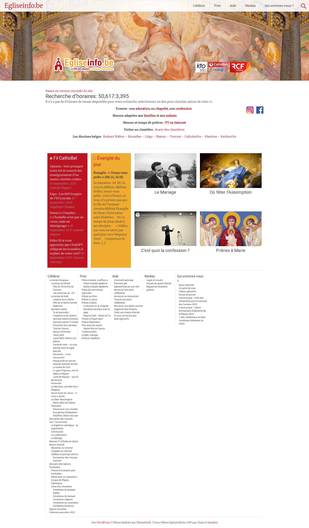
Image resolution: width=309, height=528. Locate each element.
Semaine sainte (59, 309)
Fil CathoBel (65, 158)
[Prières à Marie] (231, 228)
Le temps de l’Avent (60, 283)
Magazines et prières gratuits (156, 288)
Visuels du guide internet (158, 283)
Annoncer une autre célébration (124, 291)
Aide (233, 6)
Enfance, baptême (91, 338)
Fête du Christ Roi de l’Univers (63, 288)
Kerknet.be (228, 136)
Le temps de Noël (59, 296)
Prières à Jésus (89, 299)
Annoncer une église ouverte (128, 306)
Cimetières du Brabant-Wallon (64, 491)
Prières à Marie (230, 250)
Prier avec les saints (92, 325)
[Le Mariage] (165, 170)
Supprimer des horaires (125, 309)
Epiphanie (57, 306)
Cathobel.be (193, 136)
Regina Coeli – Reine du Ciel (98, 315)
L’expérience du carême (65, 315)
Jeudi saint (58, 335)
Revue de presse (187, 294)
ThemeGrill (143, 522)
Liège (149, 136)
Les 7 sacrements (58, 422)
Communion (57, 432)
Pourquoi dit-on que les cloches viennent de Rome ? (67, 362)
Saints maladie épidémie (96, 286)
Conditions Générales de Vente (191, 322)
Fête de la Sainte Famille (65, 303)
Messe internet (56, 444)
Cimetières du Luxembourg (66, 502)
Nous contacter (186, 285)
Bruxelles (134, 136)
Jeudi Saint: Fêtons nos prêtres (64, 340)
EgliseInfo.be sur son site (126, 286)
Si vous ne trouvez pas (125, 315)
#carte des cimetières (169, 129)
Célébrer (199, 6)
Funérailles (54, 467)
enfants (171, 115)
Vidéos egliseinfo (187, 291)
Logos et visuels (154, 280)
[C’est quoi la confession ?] (165, 228)
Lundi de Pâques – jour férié (67, 377)
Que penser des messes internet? (65, 459)
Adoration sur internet (62, 448)
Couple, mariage (90, 335)
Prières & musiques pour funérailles (63, 472)
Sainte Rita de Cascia (94, 328)
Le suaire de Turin (61, 367)
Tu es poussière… (61, 312)
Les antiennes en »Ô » (64, 293)
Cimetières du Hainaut (64, 496)
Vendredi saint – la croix (65, 344)
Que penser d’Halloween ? (65, 412)
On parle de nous (187, 288)
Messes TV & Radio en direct (63, 441)
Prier (217, 6)
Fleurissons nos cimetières (66, 409)
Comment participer (124, 280)
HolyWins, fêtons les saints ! (67, 415)
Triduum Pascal (60, 328)
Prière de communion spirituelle (92, 291)
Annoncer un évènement (126, 296)
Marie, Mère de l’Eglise (64, 403)
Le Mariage (165, 192)
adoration (143, 108)
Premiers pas (120, 283)
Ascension (56, 380)
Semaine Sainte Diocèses (66, 319)
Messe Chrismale (61, 332)
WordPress (103, 522)
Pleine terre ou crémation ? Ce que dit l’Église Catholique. (64, 480)
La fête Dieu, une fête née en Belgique (65, 388)
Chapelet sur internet (61, 451)
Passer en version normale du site (69, 91)
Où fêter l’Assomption (231, 192)
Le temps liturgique (58, 280)
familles (150, 115)
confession (184, 108)
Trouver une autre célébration (123, 301)
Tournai (175, 136)
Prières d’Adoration (91, 322)
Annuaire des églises (59, 464)
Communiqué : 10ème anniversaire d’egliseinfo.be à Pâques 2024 (192, 310)
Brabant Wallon (113, 136)
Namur (161, 136)
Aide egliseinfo (121, 319)
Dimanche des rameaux (65, 325)
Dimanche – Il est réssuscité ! (61, 356)
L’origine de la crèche (63, 299)
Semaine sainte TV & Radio (66, 322)
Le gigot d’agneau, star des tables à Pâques (66, 372)
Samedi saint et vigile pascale (63, 349)
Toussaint (56, 406)
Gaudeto (212, 522)
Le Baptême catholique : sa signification (64, 427)
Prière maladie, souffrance (95, 280)
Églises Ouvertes (57, 509)
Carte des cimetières (61, 486)
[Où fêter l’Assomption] (231, 170)
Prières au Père (89, 296)
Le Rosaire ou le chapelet (96, 306)
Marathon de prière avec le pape (97, 311)
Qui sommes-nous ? (279, 6)
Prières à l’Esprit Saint (92, 319)
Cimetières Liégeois (63, 499)
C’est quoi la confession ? (165, 250)
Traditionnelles (89, 332)
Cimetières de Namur (63, 506)
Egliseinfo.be (23, 6)
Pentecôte (56, 383)
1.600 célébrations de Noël (192, 317)
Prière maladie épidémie (95, 283)
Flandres (211, 136)
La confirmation (59, 435)
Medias (250, 6)
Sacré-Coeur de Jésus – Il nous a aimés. (64, 395)
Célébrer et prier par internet (65, 454)
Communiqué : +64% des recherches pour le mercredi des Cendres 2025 (193, 301)
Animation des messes (61, 419)
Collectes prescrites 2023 (62, 512)
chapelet (162, 108)
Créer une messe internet (126, 312)
